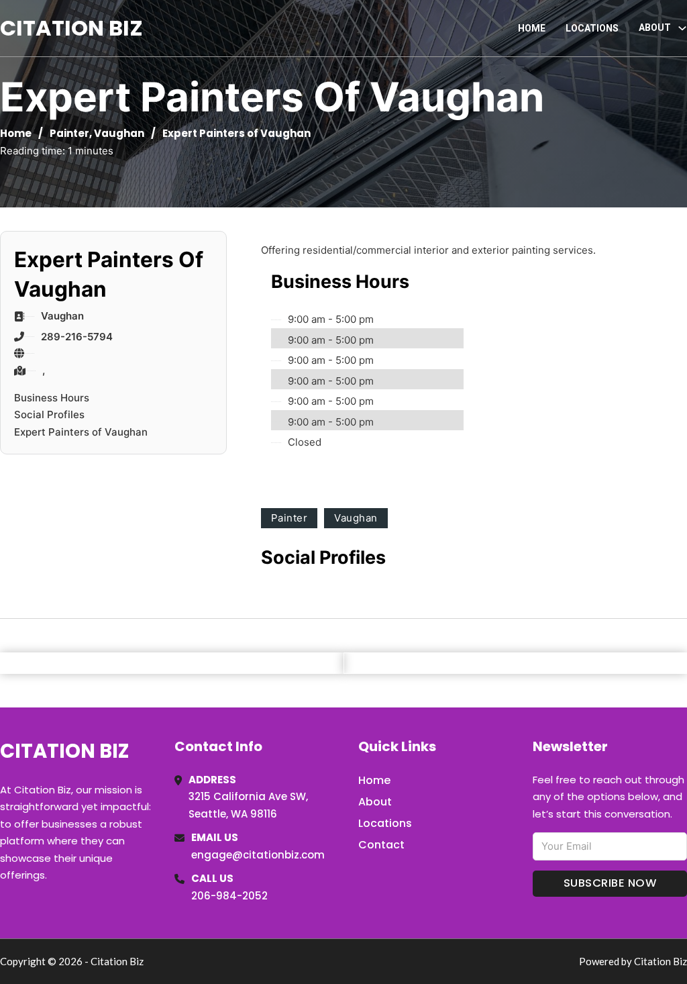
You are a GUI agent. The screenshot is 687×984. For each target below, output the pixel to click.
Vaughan (119, 133)
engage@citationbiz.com (258, 855)
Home (531, 28)
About (375, 801)
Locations (592, 28)
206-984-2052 (229, 896)
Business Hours (51, 397)
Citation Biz (71, 28)
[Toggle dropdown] (682, 28)
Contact (381, 844)
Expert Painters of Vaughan (81, 432)
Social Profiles (49, 414)
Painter (69, 133)
